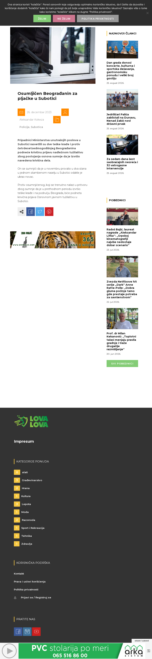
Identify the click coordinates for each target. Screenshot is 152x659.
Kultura (23, 496)
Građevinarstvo (29, 480)
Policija (24, 127)
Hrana (23, 488)
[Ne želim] (147, 13)
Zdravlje (24, 543)
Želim (42, 18)
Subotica (37, 127)
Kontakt (19, 573)
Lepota (23, 504)
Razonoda (25, 520)
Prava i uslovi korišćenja (30, 581)
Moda (22, 512)
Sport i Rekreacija (30, 528)
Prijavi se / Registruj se (36, 597)
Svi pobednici (122, 363)
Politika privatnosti (26, 589)
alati (22, 472)
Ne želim (63, 18)
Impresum (24, 441)
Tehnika (24, 536)
